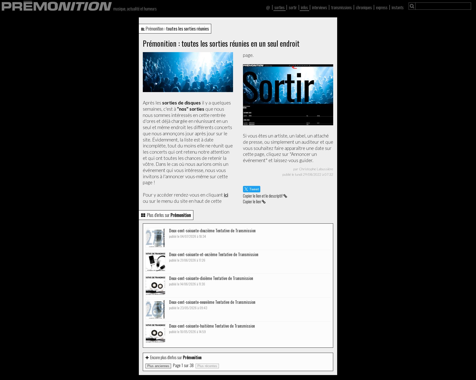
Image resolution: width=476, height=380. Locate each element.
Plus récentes (207, 366)
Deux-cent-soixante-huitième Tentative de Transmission (212, 328)
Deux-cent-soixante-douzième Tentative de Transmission (212, 233)
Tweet (254, 189)
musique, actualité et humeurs (135, 9)
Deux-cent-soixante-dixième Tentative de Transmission (211, 280)
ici (226, 195)
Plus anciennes (158, 366)
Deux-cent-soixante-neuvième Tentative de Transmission (212, 304)
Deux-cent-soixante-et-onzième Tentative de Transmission (213, 257)
